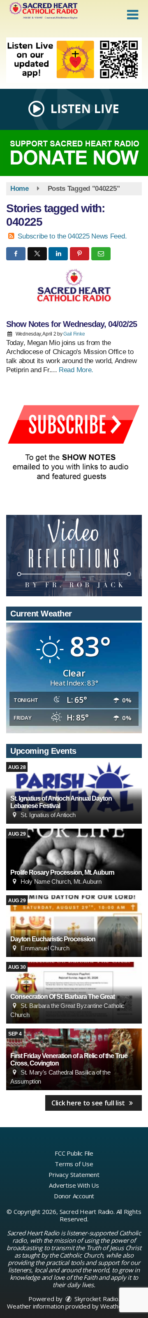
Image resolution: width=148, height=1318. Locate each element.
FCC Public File (74, 1153)
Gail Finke (74, 334)
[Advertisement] (74, 60)
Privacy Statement (74, 1174)
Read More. (76, 370)
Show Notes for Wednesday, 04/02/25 (71, 324)
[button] (132, 14)
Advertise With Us (74, 1185)
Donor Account (74, 1196)
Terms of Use (74, 1164)
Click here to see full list (89, 1102)
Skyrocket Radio (95, 1299)
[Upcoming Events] (74, 859)
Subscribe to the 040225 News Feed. (72, 236)
